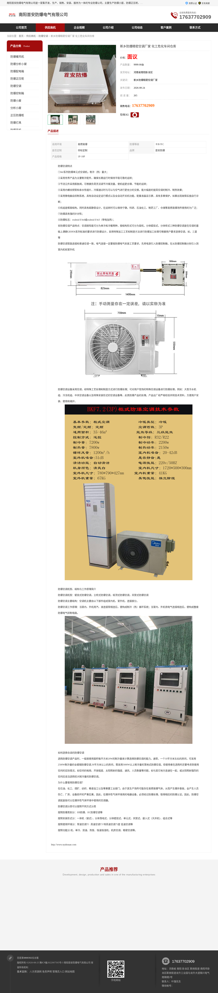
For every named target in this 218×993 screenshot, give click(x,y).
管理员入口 (58, 971)
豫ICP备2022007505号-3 (51, 962)
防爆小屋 (15, 100)
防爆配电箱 (17, 71)
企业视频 (79, 27)
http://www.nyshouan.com (63, 844)
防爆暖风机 (17, 56)
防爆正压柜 (17, 78)
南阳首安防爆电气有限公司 (77, 962)
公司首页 (21, 27)
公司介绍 (108, 27)
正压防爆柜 (17, 115)
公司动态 (137, 27)
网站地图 (70, 971)
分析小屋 (15, 108)
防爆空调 (43, 36)
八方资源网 (36, 971)
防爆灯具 (15, 122)
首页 (21, 36)
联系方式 (195, 27)
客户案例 (166, 27)
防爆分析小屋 (18, 64)
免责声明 (47, 971)
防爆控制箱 (17, 93)
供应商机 (50, 27)
